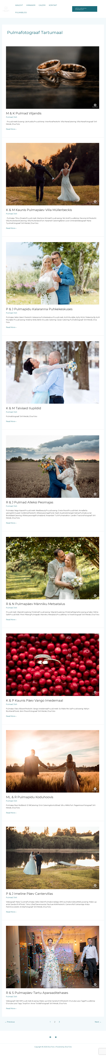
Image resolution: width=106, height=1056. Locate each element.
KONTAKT (53, 5)
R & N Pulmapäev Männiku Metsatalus (35, 604)
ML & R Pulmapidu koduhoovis (29, 797)
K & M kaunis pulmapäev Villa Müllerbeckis (39, 210)
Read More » (11, 129)
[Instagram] (101, 10)
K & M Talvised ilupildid (23, 408)
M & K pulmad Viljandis (23, 113)
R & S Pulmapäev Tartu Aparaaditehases (37, 993)
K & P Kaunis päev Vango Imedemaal (34, 700)
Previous (10, 1022)
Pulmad (9, 117)
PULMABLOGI (21, 13)
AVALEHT (19, 5)
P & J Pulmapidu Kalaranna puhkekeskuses (39, 309)
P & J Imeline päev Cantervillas (29, 894)
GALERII (42, 5)
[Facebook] (100, 8)
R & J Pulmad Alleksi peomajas (29, 502)
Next (98, 1022)
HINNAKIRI (30, 5)
